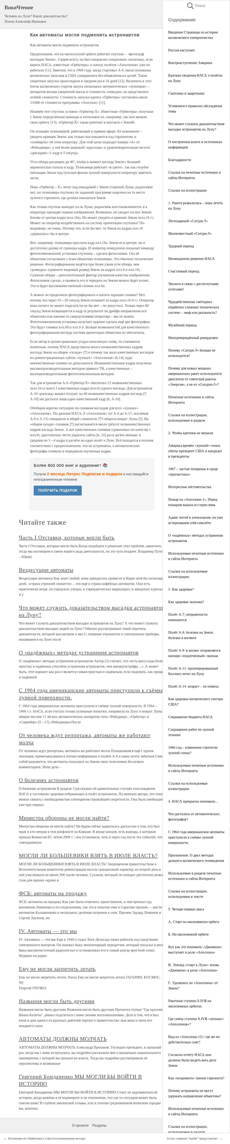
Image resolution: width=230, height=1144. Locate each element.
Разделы (99, 1125)
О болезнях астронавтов (48, 779)
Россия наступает (181, 50)
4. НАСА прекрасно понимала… (193, 801)
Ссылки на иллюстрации (187, 190)
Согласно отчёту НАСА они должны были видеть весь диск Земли (192, 1060)
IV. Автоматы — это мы (48, 930)
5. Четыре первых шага (186, 909)
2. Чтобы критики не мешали (190, 432)
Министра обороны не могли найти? (64, 817)
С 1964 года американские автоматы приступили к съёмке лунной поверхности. (196, 837)
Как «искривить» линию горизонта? (196, 1077)
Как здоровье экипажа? (186, 601)
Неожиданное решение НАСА (191, 258)
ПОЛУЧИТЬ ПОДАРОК (57, 490)
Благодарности (179, 159)
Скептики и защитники (186, 93)
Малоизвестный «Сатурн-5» (190, 233)
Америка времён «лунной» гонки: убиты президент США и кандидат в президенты (195, 450)
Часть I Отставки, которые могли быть (67, 537)
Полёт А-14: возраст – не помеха (193, 686)
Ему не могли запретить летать (57, 968)
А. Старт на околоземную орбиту (193, 921)
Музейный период (182, 325)
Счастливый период (183, 271)
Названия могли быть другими (57, 1001)
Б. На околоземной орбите (188, 934)
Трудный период (181, 245)
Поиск (195, 6)
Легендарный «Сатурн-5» (188, 220)
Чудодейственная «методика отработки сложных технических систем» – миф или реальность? (193, 307)
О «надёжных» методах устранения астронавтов (79, 652)
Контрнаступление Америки (190, 62)
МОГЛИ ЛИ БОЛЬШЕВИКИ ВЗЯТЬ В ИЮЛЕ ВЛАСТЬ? (88, 855)
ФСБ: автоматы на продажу (53, 893)
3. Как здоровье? (181, 589)
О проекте (80, 1125)
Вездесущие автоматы (46, 569)
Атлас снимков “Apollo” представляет (192, 1138)
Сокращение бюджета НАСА (190, 716)
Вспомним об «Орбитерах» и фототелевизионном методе (46, 1138)
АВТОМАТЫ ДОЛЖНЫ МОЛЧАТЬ (63, 1038)
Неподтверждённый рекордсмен (193, 337)
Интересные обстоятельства (189, 486)
